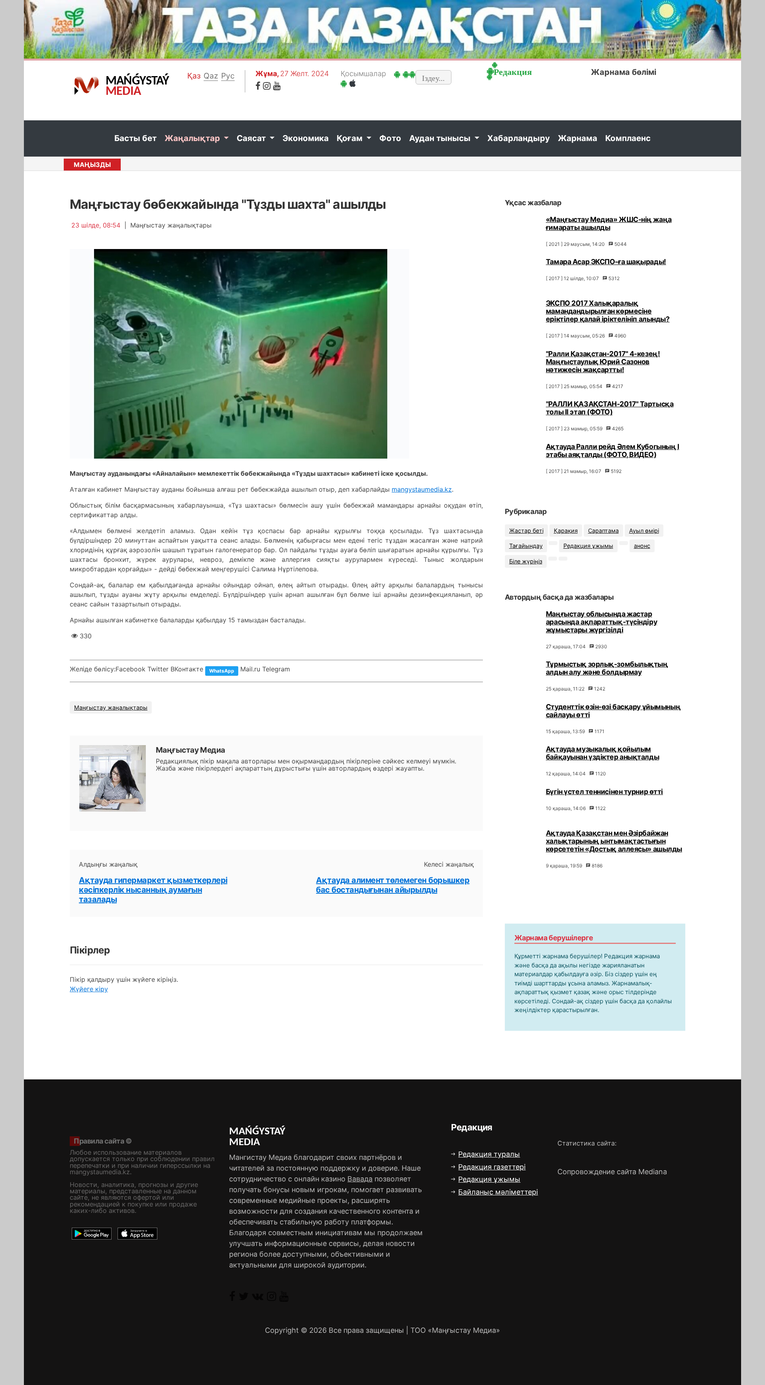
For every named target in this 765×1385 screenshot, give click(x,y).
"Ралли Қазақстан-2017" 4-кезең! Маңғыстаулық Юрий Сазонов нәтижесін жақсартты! (603, 361)
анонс (642, 546)
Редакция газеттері (492, 1167)
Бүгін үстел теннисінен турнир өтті (604, 791)
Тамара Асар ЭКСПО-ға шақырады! (606, 261)
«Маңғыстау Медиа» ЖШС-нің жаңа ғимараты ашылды (609, 223)
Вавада (360, 1179)
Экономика (305, 138)
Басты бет (135, 138)
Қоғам (351, 138)
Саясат (252, 138)
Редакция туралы (489, 1154)
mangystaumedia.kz (422, 489)
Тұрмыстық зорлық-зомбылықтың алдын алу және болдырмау (607, 668)
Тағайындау (526, 546)
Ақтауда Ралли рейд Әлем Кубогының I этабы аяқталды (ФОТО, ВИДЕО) (612, 450)
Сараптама (603, 530)
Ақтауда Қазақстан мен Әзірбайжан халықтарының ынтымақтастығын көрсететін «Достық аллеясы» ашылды (614, 841)
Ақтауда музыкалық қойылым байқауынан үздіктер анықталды (602, 753)
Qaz (211, 75)
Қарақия (566, 530)
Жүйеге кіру (89, 989)
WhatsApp (221, 671)
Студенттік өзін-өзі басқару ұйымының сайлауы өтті (613, 710)
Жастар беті (526, 530)
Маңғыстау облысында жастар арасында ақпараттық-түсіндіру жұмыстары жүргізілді (601, 622)
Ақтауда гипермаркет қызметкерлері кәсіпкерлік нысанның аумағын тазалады (153, 889)
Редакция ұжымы (588, 546)
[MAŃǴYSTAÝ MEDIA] (87, 85)
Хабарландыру (518, 138)
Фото (390, 138)
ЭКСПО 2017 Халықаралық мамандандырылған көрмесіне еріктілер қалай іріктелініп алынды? (608, 311)
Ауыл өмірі (644, 530)
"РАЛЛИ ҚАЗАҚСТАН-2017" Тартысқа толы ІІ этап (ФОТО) (609, 408)
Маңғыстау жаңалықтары (110, 707)
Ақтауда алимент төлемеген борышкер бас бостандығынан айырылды (392, 885)
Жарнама (577, 138)
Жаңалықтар (193, 138)
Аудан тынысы (441, 138)
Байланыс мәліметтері (498, 1192)
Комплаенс (628, 138)
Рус (228, 75)
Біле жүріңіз (525, 561)
